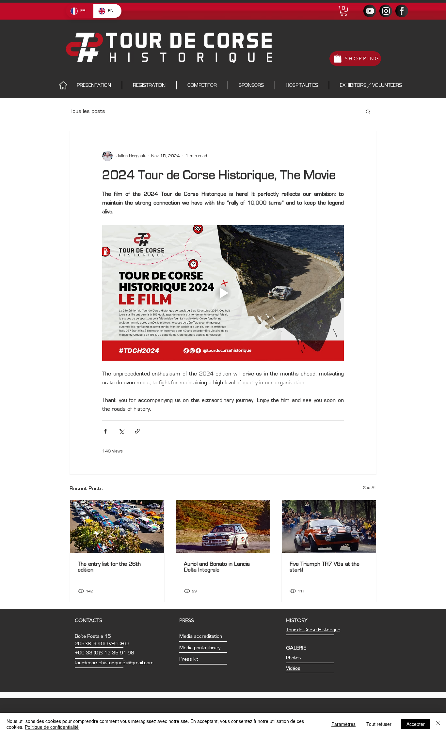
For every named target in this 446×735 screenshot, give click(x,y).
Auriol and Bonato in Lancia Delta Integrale (217, 567)
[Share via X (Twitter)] (121, 431)
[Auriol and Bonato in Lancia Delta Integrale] (223, 526)
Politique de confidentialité (52, 727)
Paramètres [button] (343, 724)
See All (369, 487)
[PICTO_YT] (369, 11)
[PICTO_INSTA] (385, 11)
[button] (344, 11)
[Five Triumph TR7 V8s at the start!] (329, 526)
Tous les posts (87, 111)
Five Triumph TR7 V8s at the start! (324, 567)
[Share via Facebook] (105, 431)
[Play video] (223, 293)
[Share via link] (137, 431)
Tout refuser (378, 724)
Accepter (415, 724)
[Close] (438, 724)
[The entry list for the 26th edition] (117, 526)
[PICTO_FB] (401, 11)
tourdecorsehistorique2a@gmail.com (114, 662)
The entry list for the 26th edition (109, 567)
